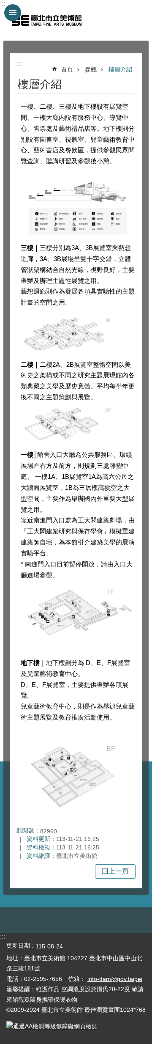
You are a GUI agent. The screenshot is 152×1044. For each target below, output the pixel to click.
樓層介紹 (120, 69)
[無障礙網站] (52, 1026)
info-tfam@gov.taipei (114, 978)
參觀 (91, 69)
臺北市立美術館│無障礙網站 (46, 20)
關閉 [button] (12, 12)
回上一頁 (115, 871)
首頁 (67, 69)
